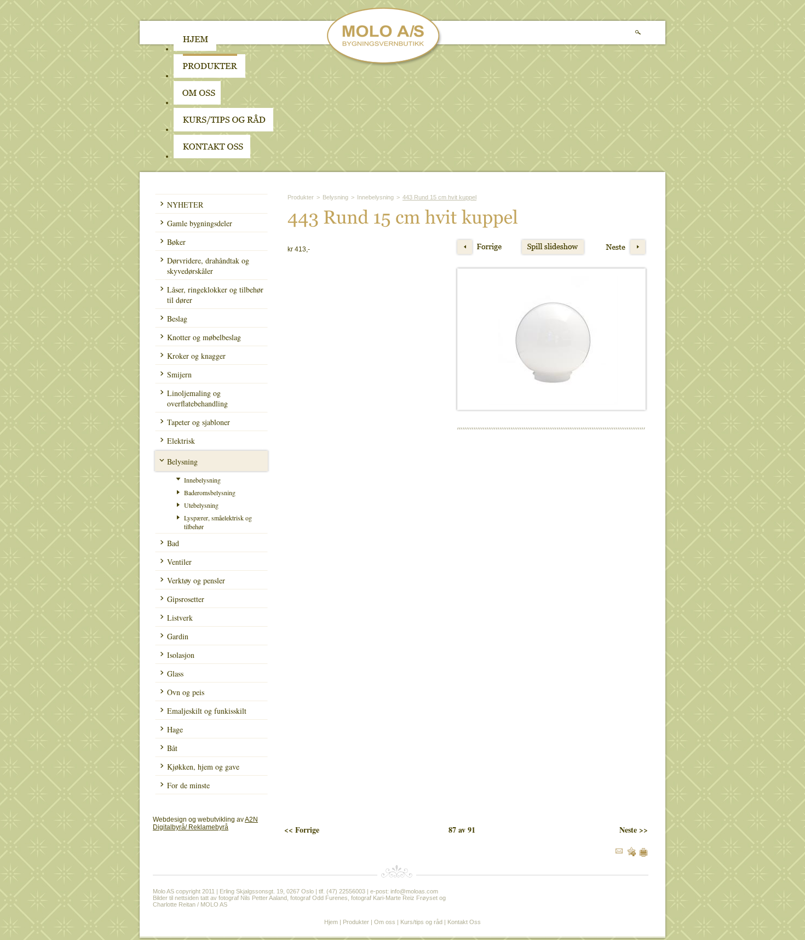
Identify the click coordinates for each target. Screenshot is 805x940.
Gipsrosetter (185, 599)
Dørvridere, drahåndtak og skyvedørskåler (208, 265)
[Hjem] (195, 49)
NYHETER (185, 204)
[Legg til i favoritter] (631, 854)
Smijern (179, 374)
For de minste (188, 785)
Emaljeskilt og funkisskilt (206, 711)
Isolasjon (180, 655)
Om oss (384, 922)
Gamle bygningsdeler (199, 223)
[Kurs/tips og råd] (223, 129)
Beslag (177, 318)
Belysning (182, 461)
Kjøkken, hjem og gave (203, 766)
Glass (175, 673)
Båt (172, 748)
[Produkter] (209, 75)
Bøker (176, 242)
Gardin (177, 636)
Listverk (180, 617)
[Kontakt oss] (212, 156)
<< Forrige (301, 829)
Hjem (331, 922)
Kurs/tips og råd (421, 922)
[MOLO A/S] (384, 64)
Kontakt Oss (464, 922)
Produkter (301, 197)
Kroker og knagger (196, 356)
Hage (175, 729)
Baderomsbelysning (209, 492)
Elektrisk (181, 440)
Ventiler (179, 562)
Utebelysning (201, 505)
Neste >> (633, 829)
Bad (173, 543)
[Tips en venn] (619, 851)
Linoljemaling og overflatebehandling (197, 398)
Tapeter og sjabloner (198, 422)
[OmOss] (267, 102)
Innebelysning (202, 479)
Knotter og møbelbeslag (204, 337)
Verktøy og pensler (196, 580)
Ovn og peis (185, 692)
